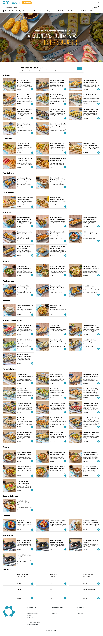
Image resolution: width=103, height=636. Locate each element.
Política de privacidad (32, 624)
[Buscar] (3, 11)
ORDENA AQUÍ (27, 2)
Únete (79, 68)
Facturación (30, 617)
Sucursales (30, 611)
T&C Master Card (31, 620)
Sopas (42, 11)
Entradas (36, 11)
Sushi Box (15, 11)
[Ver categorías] (99, 11)
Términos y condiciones (33, 622)
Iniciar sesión (80, 613)
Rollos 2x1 (8, 11)
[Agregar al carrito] (32, 89)
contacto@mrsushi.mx (33, 613)
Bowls (82, 11)
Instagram (54, 611)
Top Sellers (22, 11)
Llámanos (29, 615)
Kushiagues (48, 11)
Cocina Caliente (90, 11)
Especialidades (75, 11)
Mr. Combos (29, 11)
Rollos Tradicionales (64, 11)
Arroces (55, 11)
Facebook (54, 613)
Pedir (78, 611)
